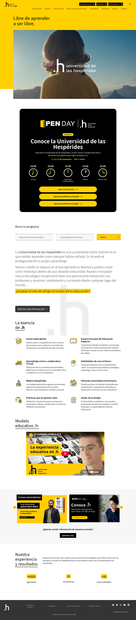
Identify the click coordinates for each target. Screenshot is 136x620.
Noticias (115, 9)
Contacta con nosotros (30, 606)
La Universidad (37, 9)
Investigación (94, 9)
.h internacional (58, 9)
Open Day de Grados (68, 189)
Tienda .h (124, 9)
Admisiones (106, 9)
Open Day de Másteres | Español (68, 196)
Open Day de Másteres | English (68, 203)
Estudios (47, 9)
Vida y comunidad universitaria (77, 9)
